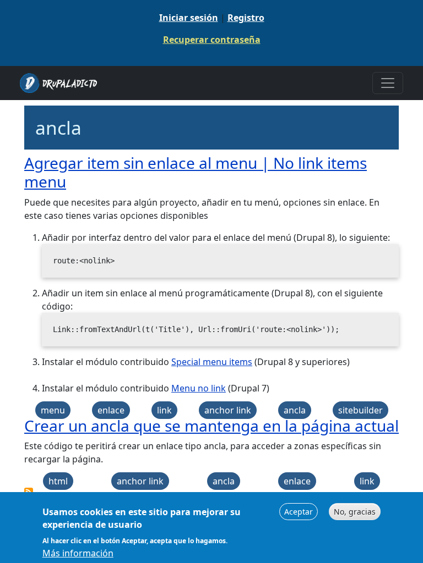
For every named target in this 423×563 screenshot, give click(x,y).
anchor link (227, 410)
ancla (295, 410)
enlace (110, 410)
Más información (77, 553)
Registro (245, 18)
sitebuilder (360, 410)
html (58, 481)
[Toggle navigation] (387, 83)
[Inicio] (63, 83)
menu (53, 410)
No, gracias (355, 511)
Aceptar (298, 511)
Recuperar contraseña (212, 40)
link (164, 410)
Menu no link (198, 388)
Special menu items (211, 362)
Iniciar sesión (188, 18)
